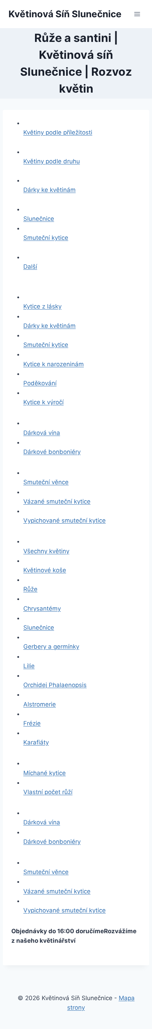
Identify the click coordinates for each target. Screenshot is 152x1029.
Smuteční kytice (45, 237)
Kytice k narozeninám (53, 364)
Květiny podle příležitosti (57, 132)
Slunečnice (38, 218)
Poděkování (40, 383)
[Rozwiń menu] (137, 13)
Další (30, 266)
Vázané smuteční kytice (56, 501)
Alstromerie (39, 704)
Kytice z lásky (42, 306)
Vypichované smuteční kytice (64, 520)
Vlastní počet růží (47, 792)
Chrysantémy (42, 608)
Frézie (32, 723)
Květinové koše (44, 570)
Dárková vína (41, 432)
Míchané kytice (44, 773)
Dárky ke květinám (49, 189)
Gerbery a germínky (51, 646)
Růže (30, 589)
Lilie (29, 665)
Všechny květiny (46, 551)
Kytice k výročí (43, 402)
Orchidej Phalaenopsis (55, 684)
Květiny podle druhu (51, 161)
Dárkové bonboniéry (52, 451)
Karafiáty (36, 742)
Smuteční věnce (46, 482)
